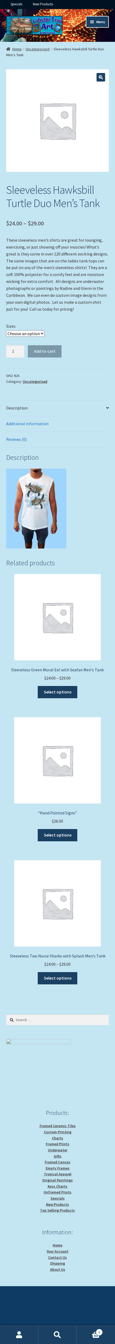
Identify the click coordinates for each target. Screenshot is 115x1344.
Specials (16, 4)
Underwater (57, 1150)
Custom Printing (57, 1132)
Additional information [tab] (27, 423)
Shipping (57, 1263)
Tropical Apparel (57, 1174)
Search (57, 1335)
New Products (43, 4)
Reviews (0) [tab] (16, 439)
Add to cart (44, 351)
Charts (57, 1138)
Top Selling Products (57, 1210)
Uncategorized (37, 49)
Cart (88, 1330)
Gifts (58, 1156)
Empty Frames (58, 1168)
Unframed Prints (57, 1192)
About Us (57, 1269)
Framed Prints (57, 1144)
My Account (19, 1335)
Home (17, 49)
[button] (101, 77)
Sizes (11, 326)
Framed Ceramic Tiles (58, 1125)
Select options (57, 692)
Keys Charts (57, 1186)
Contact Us (57, 1257)
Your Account (57, 1251)
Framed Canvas (57, 1162)
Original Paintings (57, 1180)
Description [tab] (17, 408)
